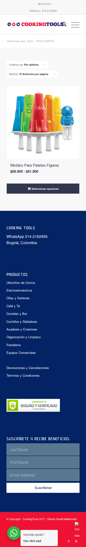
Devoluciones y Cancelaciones (27, 367)
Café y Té (13, 306)
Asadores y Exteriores (21, 329)
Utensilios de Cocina (20, 282)
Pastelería (13, 345)
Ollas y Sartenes (18, 298)
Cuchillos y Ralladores (21, 321)
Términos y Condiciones (23, 375)
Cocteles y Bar (16, 313)
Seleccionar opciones (45, 189)
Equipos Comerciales (21, 352)
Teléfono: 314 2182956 (43, 11)
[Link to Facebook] (68, 541)
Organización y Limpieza (23, 337)
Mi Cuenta (44, 4)
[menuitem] (44, 3)
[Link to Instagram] (76, 541)
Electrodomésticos (19, 290)
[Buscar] (61, 24)
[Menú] (73, 24)
